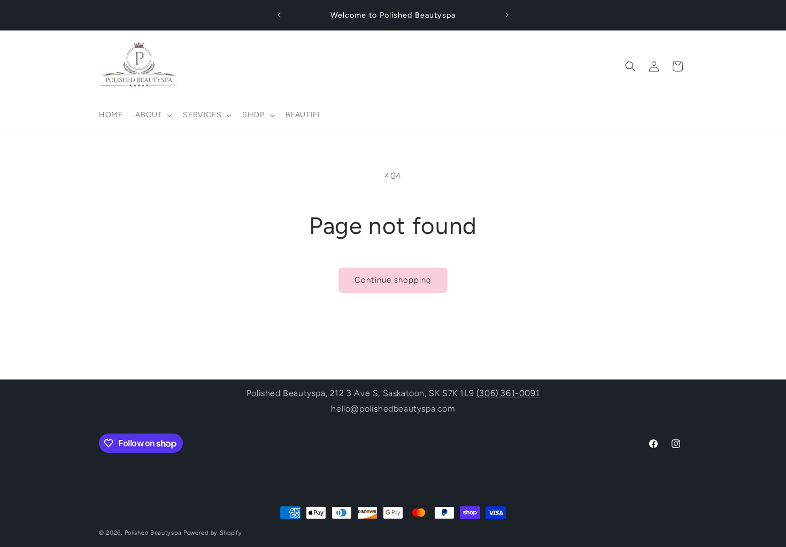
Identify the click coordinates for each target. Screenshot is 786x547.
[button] (152, 115)
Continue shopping (393, 280)
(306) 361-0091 (508, 393)
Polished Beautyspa (153, 532)
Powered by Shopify (212, 532)
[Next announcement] (507, 15)
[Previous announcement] (279, 15)
